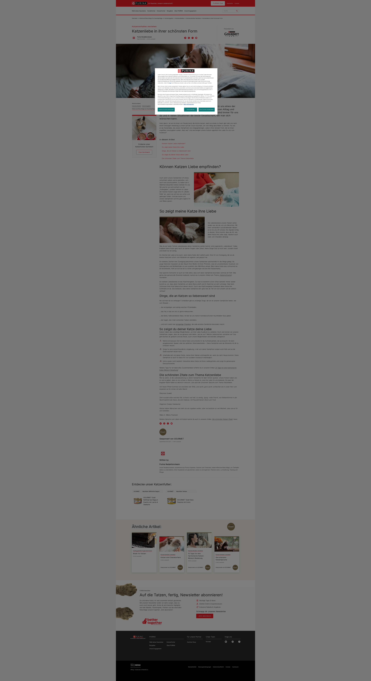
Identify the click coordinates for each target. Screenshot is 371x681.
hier (170, 83)
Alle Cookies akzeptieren (207, 109)
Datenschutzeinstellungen (166, 109)
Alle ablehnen (190, 109)
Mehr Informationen (189, 104)
